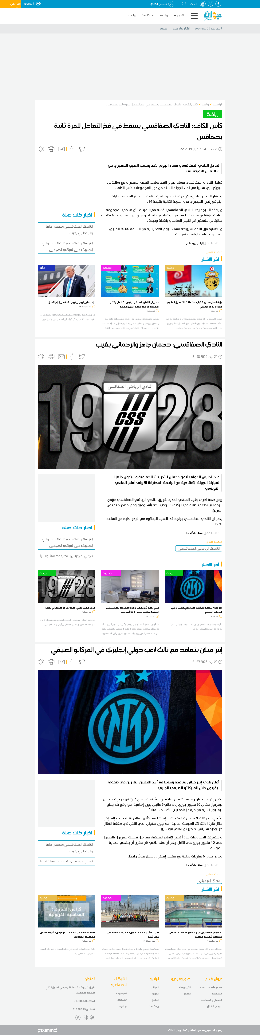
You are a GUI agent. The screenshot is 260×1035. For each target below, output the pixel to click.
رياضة (164, 15)
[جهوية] (130, 281)
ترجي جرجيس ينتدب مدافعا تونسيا (66, 556)
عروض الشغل (214, 1006)
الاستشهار (216, 993)
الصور (187, 993)
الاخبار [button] (180, 15)
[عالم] (66, 281)
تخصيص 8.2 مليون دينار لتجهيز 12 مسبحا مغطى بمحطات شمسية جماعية (195, 934)
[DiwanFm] (212, 15)
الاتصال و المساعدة (211, 1000)
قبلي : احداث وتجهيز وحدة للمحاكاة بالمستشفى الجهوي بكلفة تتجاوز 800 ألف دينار (132, 610)
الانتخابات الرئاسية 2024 (208, 28)
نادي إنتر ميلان (209, 880)
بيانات (132, 15)
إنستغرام (122, 1000)
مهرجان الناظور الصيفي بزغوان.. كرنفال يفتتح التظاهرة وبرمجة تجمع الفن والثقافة (134, 304)
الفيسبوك (121, 993)
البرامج (155, 1000)
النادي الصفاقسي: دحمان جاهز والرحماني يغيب (70, 608)
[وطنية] (193, 281)
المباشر (155, 987)
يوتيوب (123, 1006)
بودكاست (148, 15)
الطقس (163, 28)
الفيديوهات (184, 987)
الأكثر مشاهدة (181, 28)
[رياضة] (66, 586)
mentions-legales (211, 987)
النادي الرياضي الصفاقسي (199, 548)
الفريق (155, 993)
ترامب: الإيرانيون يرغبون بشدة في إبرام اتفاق (71, 302)
